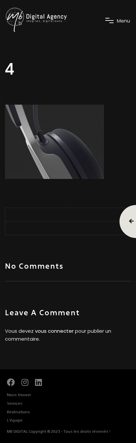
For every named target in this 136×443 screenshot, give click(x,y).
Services (14, 403)
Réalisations (18, 412)
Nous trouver (19, 394)
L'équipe (14, 420)
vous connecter (54, 330)
